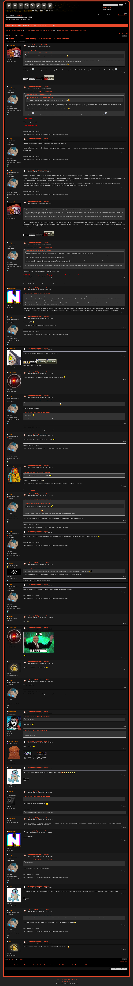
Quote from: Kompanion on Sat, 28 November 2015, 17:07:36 (38, 91)
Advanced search (107, 7)
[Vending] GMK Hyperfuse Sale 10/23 (37, 45)
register (23, 14)
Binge (60, 30)
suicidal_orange (13, 741)
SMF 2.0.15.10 (60, 979)
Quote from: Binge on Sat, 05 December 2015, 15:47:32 (37, 206)
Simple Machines (74, 979)
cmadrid (11, 616)
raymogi (11, 466)
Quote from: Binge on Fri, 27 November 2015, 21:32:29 (37, 50)
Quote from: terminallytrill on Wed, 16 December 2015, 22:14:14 (39, 859)
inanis (10, 563)
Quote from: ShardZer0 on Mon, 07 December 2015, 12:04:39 (38, 400)
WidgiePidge (65, 30)
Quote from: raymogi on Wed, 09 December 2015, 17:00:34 (38, 499)
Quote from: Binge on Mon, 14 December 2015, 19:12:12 (37, 716)
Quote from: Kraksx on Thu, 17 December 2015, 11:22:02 (37, 915)
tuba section (12, 818)
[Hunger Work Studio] (7, 114)
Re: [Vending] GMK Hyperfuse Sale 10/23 (38, 86)
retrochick (11, 348)
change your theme (122, 14)
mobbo (10, 791)
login (19, 14)
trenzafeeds (12, 712)
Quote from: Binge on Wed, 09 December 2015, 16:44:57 (37, 472)
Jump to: (109, 968)
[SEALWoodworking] (7, 581)
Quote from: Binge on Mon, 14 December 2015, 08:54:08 (37, 568)
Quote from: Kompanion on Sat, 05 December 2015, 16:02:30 (38, 247)
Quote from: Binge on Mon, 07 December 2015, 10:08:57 (37, 412)
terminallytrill (12, 288)
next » (126, 33)
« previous (121, 33)
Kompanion (12, 45)
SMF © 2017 (67, 979)
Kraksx (10, 767)
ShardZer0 (12, 372)
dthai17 (10, 662)
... (11, 35)
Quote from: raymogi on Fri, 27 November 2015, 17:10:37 (38, 52)
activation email (18, 15)
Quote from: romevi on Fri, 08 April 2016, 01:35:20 (36, 730)
